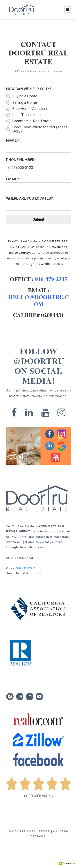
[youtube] (45, 413)
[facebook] (14, 413)
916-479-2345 (51, 279)
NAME (12, 140)
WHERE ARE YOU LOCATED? (29, 198)
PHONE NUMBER (21, 160)
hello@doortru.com (38, 300)
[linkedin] (29, 413)
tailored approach (51, 253)
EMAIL (13, 179)
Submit (38, 219)
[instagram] (61, 413)
